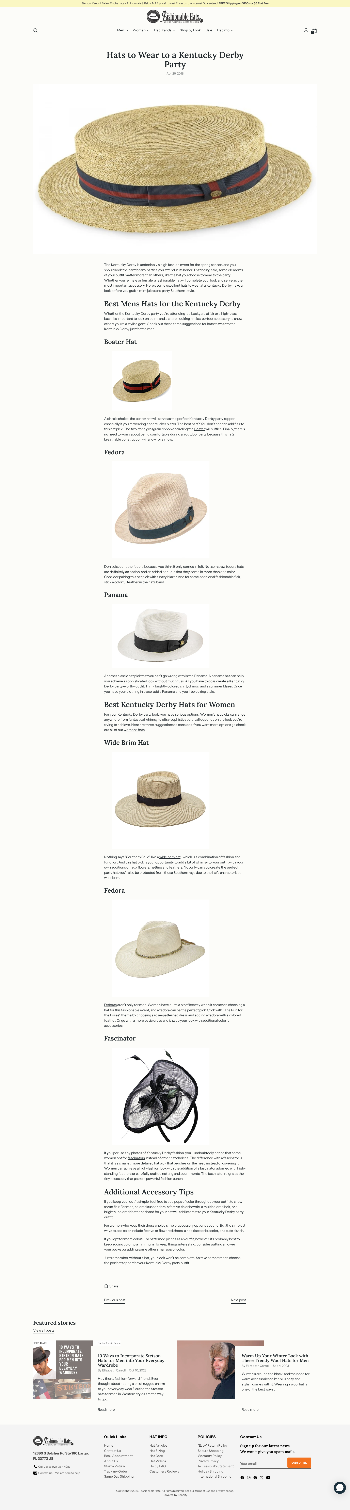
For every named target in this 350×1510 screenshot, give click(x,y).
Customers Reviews (164, 1471)
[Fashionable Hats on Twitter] (262, 1478)
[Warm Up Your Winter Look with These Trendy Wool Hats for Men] (220, 1378)
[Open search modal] (35, 30)
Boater (199, 429)
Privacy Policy (208, 1461)
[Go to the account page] (306, 30)
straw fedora (226, 567)
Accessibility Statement (216, 1466)
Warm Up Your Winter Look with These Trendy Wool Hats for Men (275, 1358)
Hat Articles (158, 1445)
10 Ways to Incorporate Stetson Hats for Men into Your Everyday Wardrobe (131, 1360)
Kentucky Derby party (206, 419)
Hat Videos (157, 1461)
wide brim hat (169, 857)
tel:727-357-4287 (54, 1466)
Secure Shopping (211, 1451)
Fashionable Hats (150, 1490)
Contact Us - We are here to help (59, 1473)
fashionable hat (168, 280)
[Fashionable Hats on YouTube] (268, 1478)
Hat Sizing (157, 1451)
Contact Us (112, 1451)
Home (108, 1445)
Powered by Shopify (175, 1494)
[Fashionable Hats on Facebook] (242, 1478)
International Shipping (215, 1476)
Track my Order (115, 1471)
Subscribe (299, 1462)
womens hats (134, 730)
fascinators (136, 1158)
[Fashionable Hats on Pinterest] (255, 1478)
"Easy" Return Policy (212, 1445)
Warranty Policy (210, 1456)
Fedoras (110, 1005)
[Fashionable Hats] (175, 16)
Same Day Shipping (119, 1476)
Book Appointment (118, 1456)
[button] (340, 1488)
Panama (168, 691)
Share (113, 1286)
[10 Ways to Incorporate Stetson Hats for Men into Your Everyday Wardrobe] (77, 1378)
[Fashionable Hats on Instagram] (249, 1478)
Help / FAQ (157, 1466)
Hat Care (156, 1456)
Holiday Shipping (210, 1471)
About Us (111, 1461)
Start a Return (114, 1466)
